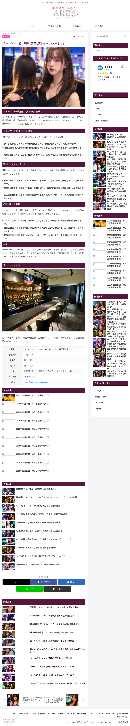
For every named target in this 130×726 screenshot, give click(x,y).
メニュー (99, 403)
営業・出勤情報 (39, 714)
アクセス (99, 408)
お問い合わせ (122, 714)
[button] (57, 589)
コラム (7, 37)
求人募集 (70, 714)
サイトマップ (122, 717)
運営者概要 (81, 714)
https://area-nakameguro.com (36, 382)
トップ (98, 391)
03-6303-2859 (29, 376)
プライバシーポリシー (105, 714)
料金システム (101, 397)
